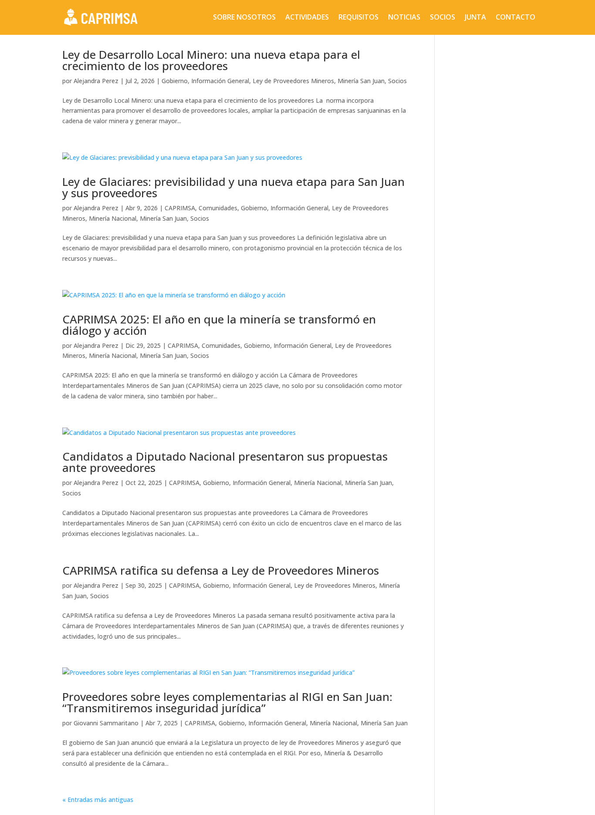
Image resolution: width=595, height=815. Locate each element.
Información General (220, 81)
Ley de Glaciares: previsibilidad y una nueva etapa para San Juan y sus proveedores (233, 187)
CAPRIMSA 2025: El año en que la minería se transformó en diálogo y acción (219, 324)
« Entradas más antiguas (97, 799)
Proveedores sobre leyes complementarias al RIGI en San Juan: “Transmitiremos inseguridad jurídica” (227, 702)
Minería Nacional (112, 218)
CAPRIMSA (180, 208)
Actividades (307, 17)
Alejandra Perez (96, 81)
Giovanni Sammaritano (106, 723)
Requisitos (358, 17)
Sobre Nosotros (244, 17)
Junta (475, 17)
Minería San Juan (361, 81)
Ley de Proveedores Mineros (293, 81)
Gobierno (175, 81)
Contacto (515, 17)
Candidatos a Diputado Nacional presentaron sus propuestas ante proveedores (225, 461)
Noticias (404, 17)
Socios (442, 17)
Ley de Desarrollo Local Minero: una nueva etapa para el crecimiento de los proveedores (211, 60)
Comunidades (218, 208)
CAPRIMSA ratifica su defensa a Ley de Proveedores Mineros (220, 570)
